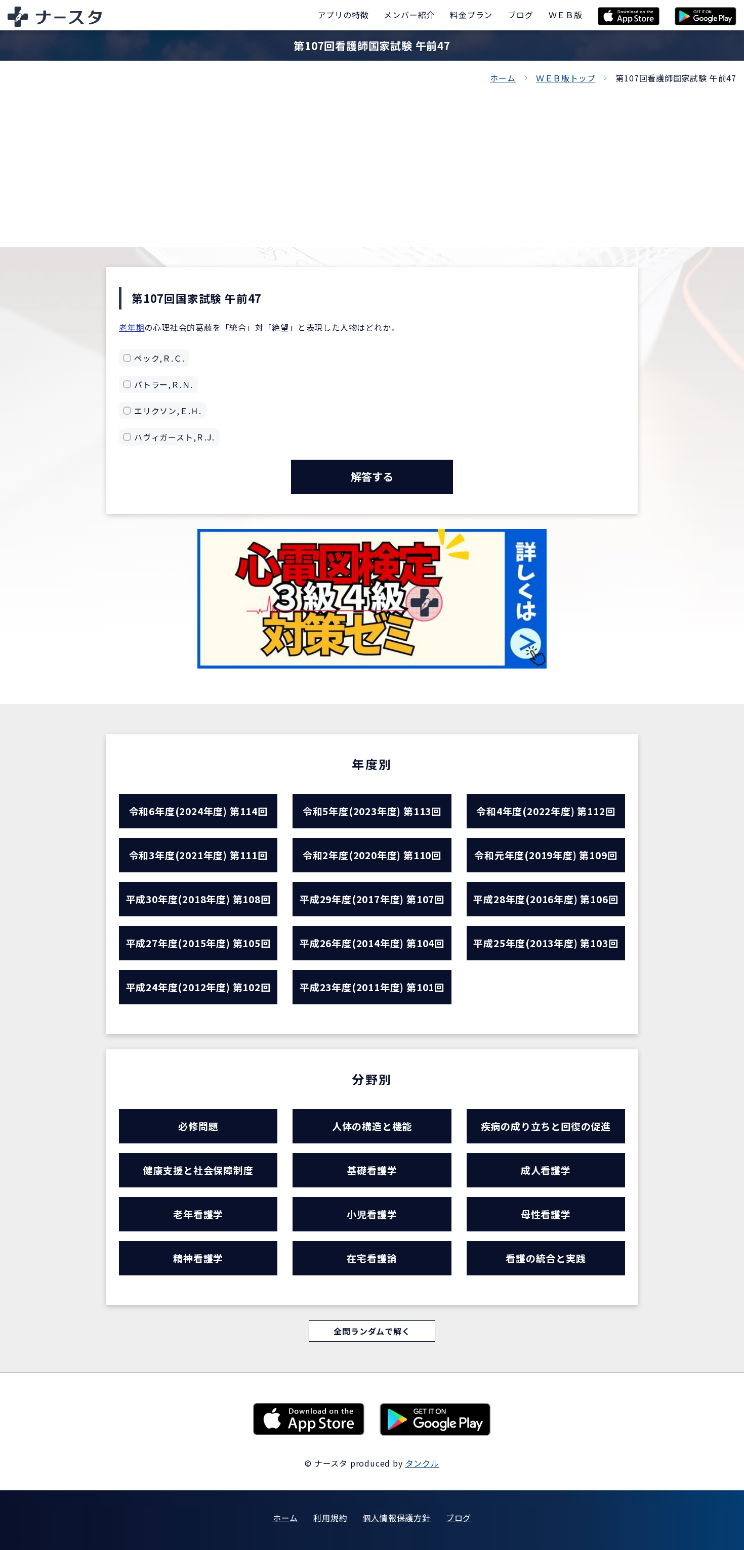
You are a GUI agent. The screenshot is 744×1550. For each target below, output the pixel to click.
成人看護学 (546, 1170)
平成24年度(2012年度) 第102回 (198, 987)
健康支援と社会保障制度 (198, 1170)
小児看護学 (372, 1214)
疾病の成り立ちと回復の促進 (546, 1126)
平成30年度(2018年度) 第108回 (198, 899)
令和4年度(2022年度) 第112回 (545, 811)
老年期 (131, 327)
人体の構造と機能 (372, 1126)
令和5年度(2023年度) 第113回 (372, 811)
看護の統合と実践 (546, 1258)
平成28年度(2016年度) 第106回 (545, 899)
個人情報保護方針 (396, 1518)
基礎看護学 (372, 1170)
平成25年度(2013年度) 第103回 (545, 943)
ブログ (458, 1518)
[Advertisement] (372, 161)
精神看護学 (198, 1258)
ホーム (502, 78)
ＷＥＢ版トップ (566, 78)
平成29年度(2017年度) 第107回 (372, 899)
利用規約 (330, 1518)
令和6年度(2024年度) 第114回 (198, 811)
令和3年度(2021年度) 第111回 (198, 855)
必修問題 (198, 1126)
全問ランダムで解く (372, 1331)
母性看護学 (546, 1214)
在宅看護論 (372, 1258)
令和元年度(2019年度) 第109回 (545, 855)
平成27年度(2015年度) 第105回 (198, 943)
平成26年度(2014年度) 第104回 (372, 943)
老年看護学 (198, 1214)
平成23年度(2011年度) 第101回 (372, 987)
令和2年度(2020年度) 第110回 (372, 855)
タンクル (422, 1463)
